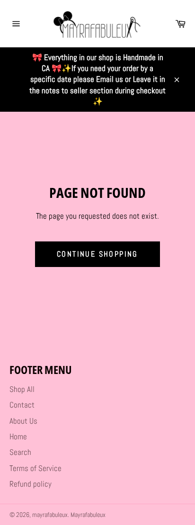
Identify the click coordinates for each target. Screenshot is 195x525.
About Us (23, 421)
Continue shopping (97, 254)
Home (18, 436)
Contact (22, 405)
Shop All (22, 389)
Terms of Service (35, 468)
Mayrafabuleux (88, 515)
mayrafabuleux (50, 515)
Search (20, 452)
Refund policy (30, 484)
